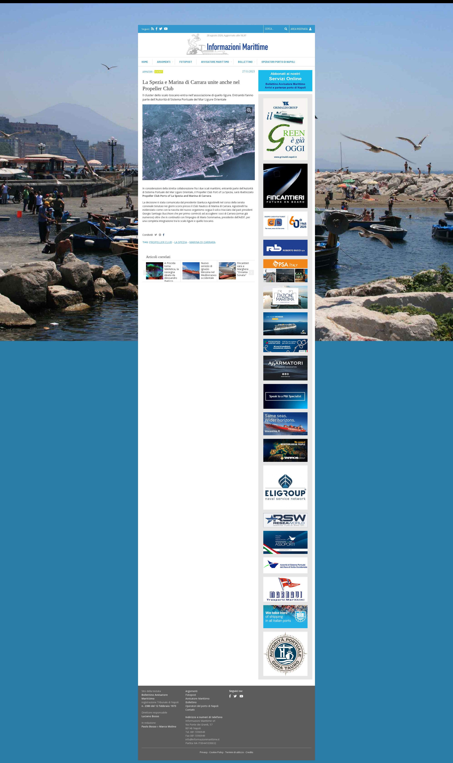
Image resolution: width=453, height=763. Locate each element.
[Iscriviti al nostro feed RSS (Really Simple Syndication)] (152, 29)
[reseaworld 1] (285, 520)
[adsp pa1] (285, 565)
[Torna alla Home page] (226, 43)
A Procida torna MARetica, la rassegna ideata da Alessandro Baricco (171, 272)
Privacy (204, 752)
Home (145, 61)
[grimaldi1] (285, 129)
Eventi (158, 71)
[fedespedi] (285, 345)
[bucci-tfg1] (285, 247)
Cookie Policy (216, 752)
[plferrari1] (285, 396)
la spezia (180, 242)
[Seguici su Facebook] (156, 29)
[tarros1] (285, 450)
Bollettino (245, 61)
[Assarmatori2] (285, 367)
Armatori (147, 71)
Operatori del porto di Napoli (201, 706)
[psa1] (285, 270)
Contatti (190, 709)
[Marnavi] (285, 589)
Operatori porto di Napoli (278, 61)
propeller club (160, 242)
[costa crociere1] (285, 323)
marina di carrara (202, 242)
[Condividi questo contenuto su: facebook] (163, 234)
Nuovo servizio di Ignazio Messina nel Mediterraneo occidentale (208, 270)
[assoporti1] (285, 542)
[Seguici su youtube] (165, 29)
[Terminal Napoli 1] (285, 297)
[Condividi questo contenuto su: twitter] (155, 234)
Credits (249, 752)
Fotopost (185, 61)
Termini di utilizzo (234, 752)
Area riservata (299, 28)
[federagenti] (285, 616)
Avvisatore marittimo (215, 61)
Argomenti (163, 61)
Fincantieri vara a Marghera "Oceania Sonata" (243, 269)
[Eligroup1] (285, 487)
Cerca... (269, 28)
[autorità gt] (285, 653)
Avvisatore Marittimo (197, 698)
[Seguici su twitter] (160, 29)
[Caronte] (285, 223)
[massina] (285, 423)
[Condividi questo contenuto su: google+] (160, 234)
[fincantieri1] (285, 185)
